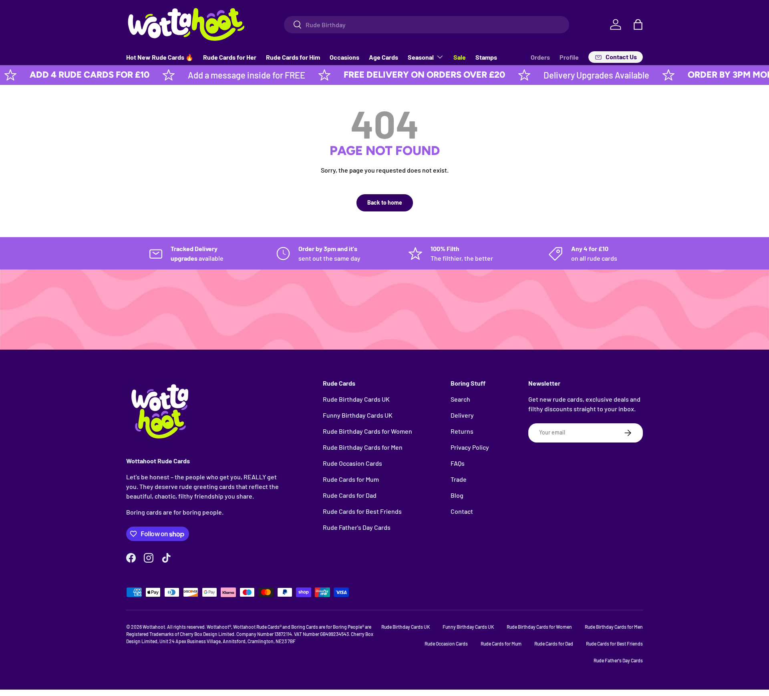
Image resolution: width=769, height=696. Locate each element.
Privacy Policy (470, 447)
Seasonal (421, 57)
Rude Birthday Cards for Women (367, 431)
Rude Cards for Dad (349, 495)
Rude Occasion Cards (352, 463)
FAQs (458, 463)
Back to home (384, 202)
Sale (459, 57)
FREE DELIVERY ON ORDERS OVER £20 (405, 74)
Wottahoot (154, 627)
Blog (457, 495)
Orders (540, 57)
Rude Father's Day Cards (357, 527)
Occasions (344, 57)
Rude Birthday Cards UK (356, 399)
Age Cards (383, 57)
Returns (462, 431)
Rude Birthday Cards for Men (363, 447)
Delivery (462, 415)
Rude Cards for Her (229, 57)
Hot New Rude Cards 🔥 (159, 57)
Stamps (486, 57)
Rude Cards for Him (293, 57)
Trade (459, 479)
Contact (462, 511)
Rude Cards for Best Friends (362, 511)
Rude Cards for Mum (351, 479)
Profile (569, 57)
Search (460, 399)
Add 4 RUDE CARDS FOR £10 (71, 74)
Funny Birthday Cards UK (358, 415)
